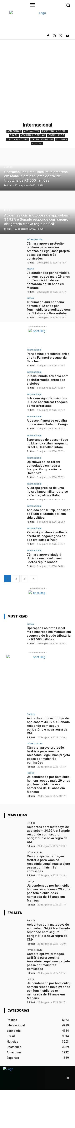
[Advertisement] (37, 78)
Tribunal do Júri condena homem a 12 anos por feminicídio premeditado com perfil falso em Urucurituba (49, 307)
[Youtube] (67, 36)
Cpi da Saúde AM (42, 139)
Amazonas (14, 131)
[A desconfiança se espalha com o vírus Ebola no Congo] (14, 422)
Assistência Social (54, 131)
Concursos (56, 135)
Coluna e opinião (33, 135)
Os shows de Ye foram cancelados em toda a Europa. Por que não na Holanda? (44, 467)
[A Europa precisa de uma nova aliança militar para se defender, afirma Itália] (14, 489)
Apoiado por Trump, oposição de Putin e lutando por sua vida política (48, 513)
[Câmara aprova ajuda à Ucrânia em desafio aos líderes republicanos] (14, 556)
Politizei (31, 262)
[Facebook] (48, 36)
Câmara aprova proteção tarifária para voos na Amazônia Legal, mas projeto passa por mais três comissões (48, 251)
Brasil (14, 135)
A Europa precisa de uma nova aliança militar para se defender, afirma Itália (47, 491)
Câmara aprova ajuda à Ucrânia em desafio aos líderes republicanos (44, 558)
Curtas (37, 143)
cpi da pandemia (17, 139)
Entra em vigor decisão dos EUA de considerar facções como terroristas (47, 402)
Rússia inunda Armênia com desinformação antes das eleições (47, 379)
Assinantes (31, 131)
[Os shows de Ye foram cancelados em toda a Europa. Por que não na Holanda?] (14, 463)
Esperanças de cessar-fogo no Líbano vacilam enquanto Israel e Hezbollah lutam (48, 443)
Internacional (34, 349)
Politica (8, 210)
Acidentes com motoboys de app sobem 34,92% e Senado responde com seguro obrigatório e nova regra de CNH (48, 725)
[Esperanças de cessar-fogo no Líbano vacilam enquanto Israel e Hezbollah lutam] (14, 441)
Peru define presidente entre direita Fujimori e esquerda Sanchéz (48, 357)
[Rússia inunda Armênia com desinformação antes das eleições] (14, 378)
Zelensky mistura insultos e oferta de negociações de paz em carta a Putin (47, 536)
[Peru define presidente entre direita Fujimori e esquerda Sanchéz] (14, 355)
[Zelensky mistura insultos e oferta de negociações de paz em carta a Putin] (14, 534)
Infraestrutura (34, 239)
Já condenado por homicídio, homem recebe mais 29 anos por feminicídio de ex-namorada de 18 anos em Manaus (48, 280)
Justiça (8, 167)
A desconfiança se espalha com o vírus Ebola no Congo (47, 422)
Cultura (61, 139)
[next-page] (33, 578)
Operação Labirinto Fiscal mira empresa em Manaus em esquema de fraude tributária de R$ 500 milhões (49, 633)
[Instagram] (54, 36)
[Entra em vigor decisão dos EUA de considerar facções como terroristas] (14, 400)
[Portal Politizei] (34, 26)
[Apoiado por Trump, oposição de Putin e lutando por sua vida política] (14, 512)
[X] (61, 36)
